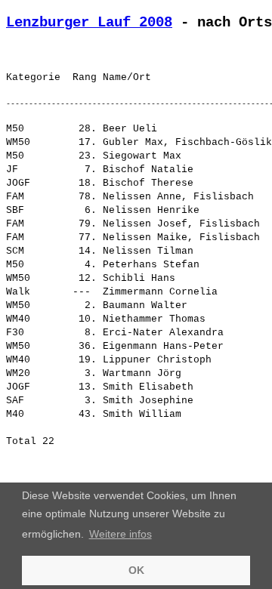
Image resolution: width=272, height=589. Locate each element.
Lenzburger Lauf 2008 (89, 22)
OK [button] (136, 570)
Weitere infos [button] (120, 534)
